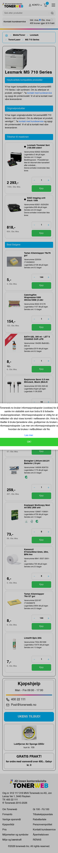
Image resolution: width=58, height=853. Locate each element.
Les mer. (29, 435)
